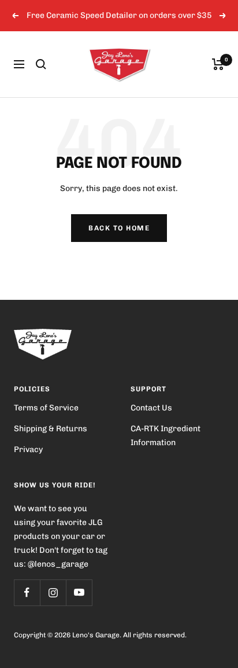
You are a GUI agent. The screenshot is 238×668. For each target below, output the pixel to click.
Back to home (119, 228)
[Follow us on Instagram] (53, 592)
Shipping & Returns (50, 429)
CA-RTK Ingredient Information (165, 435)
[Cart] (218, 64)
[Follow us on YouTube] (79, 592)
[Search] (41, 64)
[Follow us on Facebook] (27, 592)
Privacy (28, 449)
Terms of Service (46, 408)
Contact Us (151, 408)
